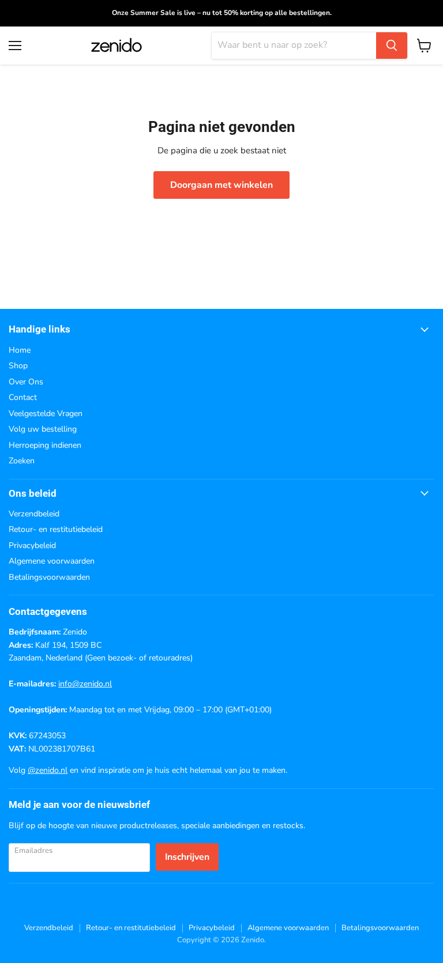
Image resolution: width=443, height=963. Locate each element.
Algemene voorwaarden (52, 561)
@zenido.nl (47, 770)
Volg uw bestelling (43, 429)
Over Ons (26, 381)
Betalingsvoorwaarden (49, 577)
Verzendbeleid (34, 513)
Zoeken (22, 460)
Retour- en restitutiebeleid (56, 529)
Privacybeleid (32, 545)
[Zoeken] (391, 45)
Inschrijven (187, 857)
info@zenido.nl (85, 683)
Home (20, 350)
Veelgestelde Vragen (45, 413)
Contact (23, 397)
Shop (18, 365)
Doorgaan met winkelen (221, 185)
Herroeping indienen (45, 445)
